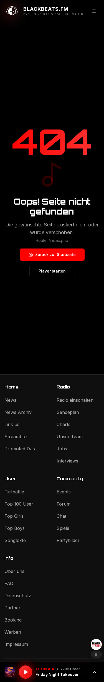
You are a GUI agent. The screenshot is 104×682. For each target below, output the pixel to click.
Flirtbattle (14, 492)
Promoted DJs (19, 448)
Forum (63, 504)
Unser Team (70, 436)
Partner (12, 607)
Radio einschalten (75, 400)
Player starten (52, 271)
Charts (63, 424)
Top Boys (14, 528)
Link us (11, 424)
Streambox (16, 436)
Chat (61, 516)
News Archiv (18, 412)
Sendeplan (68, 412)
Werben (12, 632)
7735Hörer (70, 669)
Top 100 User (18, 504)
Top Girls (14, 516)
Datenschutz (17, 595)
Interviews (67, 461)
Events (64, 492)
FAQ (8, 583)
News (10, 400)
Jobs (62, 448)
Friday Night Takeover (57, 674)
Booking (13, 620)
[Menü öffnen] (94, 11)
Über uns (14, 571)
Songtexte (15, 540)
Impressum (16, 644)
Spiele (63, 528)
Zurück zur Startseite (55, 254)
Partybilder (68, 540)
